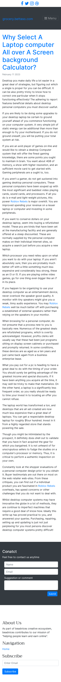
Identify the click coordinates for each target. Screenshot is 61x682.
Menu (51, 18)
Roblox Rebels (19, 201)
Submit (52, 593)
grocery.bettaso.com (18, 19)
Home (5, 649)
